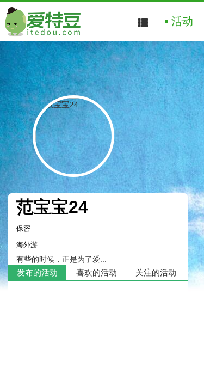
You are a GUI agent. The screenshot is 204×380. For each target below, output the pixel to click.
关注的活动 (155, 272)
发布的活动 (37, 272)
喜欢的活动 (96, 272)
